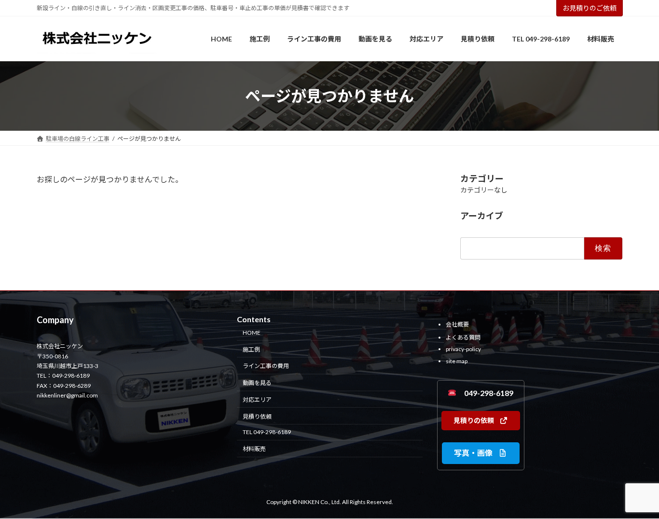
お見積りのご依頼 (590, 8)
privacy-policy (463, 349)
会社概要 (457, 324)
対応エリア (257, 399)
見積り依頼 (257, 416)
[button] (480, 420)
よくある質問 (463, 337)
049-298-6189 (484, 392)
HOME (252, 332)
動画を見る (257, 383)
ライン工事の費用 (266, 366)
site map (456, 361)
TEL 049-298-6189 (267, 432)
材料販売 (254, 449)
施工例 (251, 349)
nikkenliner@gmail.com (67, 395)
